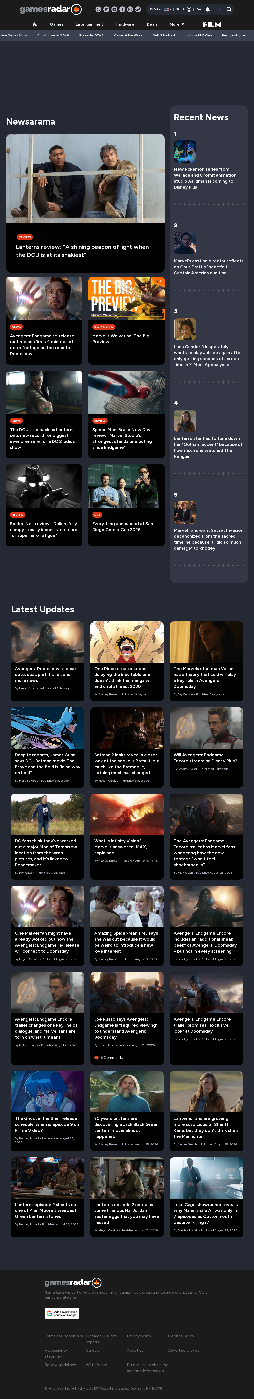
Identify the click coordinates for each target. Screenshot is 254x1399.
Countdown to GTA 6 (53, 35)
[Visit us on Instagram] (130, 9)
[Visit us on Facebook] (122, 9)
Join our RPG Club (199, 35)
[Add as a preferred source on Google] (62, 1313)
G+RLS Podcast (164, 35)
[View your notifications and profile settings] (208, 9)
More (175, 24)
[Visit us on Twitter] (98, 9)
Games (56, 24)
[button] (223, 9)
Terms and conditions (64, 1336)
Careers (93, 1350)
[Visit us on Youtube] (114, 9)
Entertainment (89, 24)
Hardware (125, 24)
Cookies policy (181, 1336)
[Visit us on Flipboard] (106, 9)
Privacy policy (139, 1336)
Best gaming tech (235, 35)
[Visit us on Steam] (138, 9)
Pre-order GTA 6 (91, 35)
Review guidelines (60, 1364)
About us (135, 1350)
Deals (152, 24)
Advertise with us (183, 1350)
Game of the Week (128, 35)
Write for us (96, 1364)
